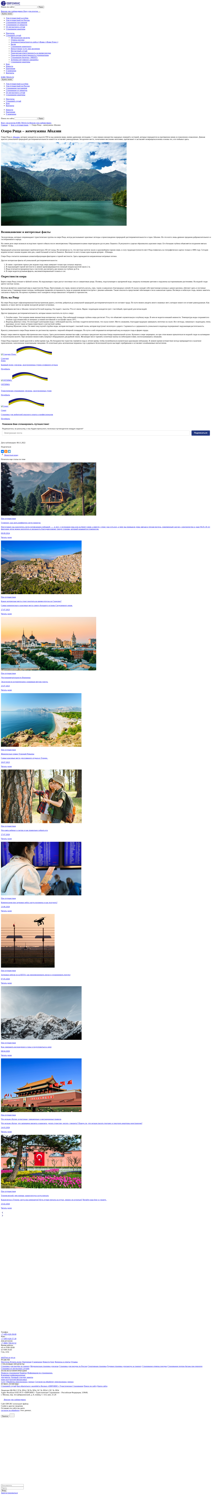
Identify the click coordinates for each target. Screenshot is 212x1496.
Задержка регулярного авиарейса (24, 60)
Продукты (10, 33)
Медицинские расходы (20, 38)
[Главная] (106, 1330)
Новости (9, 66)
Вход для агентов (30, 11)
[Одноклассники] (5, 451)
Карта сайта (102, 1386)
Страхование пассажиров (16, 22)
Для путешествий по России (18, 20)
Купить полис (7, 14)
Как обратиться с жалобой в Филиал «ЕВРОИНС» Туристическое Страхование (50, 1386)
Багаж (13, 44)
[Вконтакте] (2, 1355)
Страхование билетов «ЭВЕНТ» (24, 57)
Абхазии (16, 137)
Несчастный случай (19, 51)
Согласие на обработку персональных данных (54, 1382)
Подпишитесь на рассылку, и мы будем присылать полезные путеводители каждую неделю (42, 429)
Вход (4, 1490)
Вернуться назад (11, 455)
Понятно (5, 1416)
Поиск (41, 7)
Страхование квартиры (15, 29)
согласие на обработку (10, 1410)
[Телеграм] (5, 1355)
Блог (8, 64)
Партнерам (10, 68)
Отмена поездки (17, 40)
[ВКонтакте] (2, 451)
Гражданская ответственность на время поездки (31, 53)
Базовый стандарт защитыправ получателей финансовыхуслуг (17, 1379)
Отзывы (74, 1362)
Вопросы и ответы (62, 1362)
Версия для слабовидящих (12, 11)
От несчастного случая (15, 27)
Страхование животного (21, 46)
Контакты (10, 73)
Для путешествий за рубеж (17, 18)
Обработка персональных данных (20, 1382)
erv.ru (13, 1357)
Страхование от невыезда (16, 25)
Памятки (23, 1373)
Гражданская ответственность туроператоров (30, 55)
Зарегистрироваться (9, 1493)
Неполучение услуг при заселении (25, 49)
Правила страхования (10, 1373)
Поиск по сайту (7, 7)
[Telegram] (9, 451)
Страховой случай (13, 35)
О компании (11, 71)
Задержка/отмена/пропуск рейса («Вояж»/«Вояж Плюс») (34, 42)
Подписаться (200, 433)
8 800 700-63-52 (7, 77)
